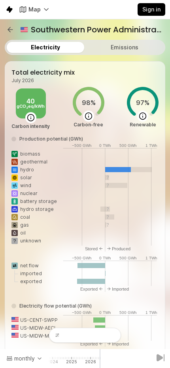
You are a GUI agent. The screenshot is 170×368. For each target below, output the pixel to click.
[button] (10, 30)
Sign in (151, 9)
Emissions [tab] (124, 47)
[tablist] (85, 47)
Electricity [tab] (45, 47)
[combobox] (24, 358)
